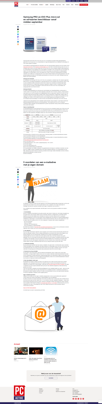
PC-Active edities (34, 4)
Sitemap (57, 388)
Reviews (41, 4)
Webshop (77, 4)
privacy (86, 403)
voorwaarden (80, 403)
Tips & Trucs (58, 4)
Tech (63, 4)
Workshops (52, 4)
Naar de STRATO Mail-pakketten (29, 287)
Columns (67, 4)
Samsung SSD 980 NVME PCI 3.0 (41, 66)
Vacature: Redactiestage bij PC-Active (20, 359)
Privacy (40, 392)
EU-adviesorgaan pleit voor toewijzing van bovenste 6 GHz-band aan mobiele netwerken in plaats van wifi (50, 360)
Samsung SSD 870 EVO (28, 66)
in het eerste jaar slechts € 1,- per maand (49, 282)
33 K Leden (68, 0)
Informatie (41, 391)
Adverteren (41, 390)
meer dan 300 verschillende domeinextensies (44, 226)
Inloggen (86, 0)
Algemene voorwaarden (60, 391)
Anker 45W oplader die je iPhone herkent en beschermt (35, 359)
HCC (27, 4)
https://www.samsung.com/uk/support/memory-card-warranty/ (37, 139)
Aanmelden (51, 378)
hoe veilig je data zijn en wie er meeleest (56, 264)
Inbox (72, 4)
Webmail (77, 0)
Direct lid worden (83, 4)
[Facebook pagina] (73, 399)
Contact (73, 0)
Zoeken (81, 0)
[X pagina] (76, 399)
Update (46, 4)
